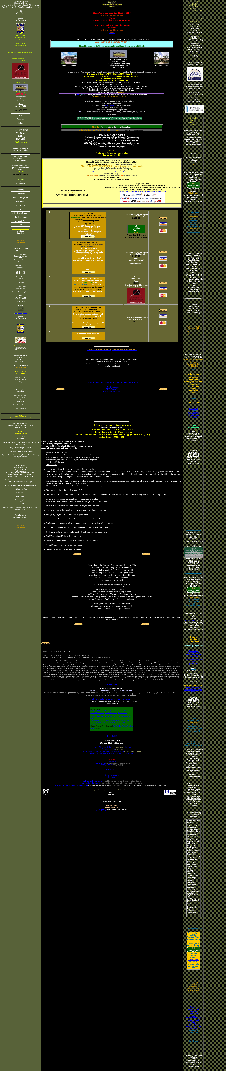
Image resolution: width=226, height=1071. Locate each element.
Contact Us (20, 205)
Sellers (20, 123)
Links (20, 225)
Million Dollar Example (20, 213)
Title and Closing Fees (110, 751)
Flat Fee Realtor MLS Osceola (119, 720)
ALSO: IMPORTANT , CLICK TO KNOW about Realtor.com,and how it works (112, 166)
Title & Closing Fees (20, 198)
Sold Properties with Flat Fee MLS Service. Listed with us (20, 158)
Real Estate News (21, 221)
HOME (20, 115)
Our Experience (20, 217)
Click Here (121, 92)
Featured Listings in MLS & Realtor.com (20, 150)
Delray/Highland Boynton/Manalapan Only (193, 690)
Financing (20, 190)
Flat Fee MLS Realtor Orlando (119, 711)
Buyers (128, 747)
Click (136, 232)
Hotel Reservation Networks (112, 776)
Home (95, 747)
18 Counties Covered (136, 228)
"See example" (193, 216)
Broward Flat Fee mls (97, 713)
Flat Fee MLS (110, 105)
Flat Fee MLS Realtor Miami (99, 711)
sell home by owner (112, 769)
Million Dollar (190, 620)
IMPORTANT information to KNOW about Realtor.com (111, 97)
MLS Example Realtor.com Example (193, 415)
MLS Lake (103, 715)
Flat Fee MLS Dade (111, 713)
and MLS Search (20, 181)
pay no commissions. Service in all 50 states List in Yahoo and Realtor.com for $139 (193, 1022)
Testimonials (20, 194)
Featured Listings (108, 749)
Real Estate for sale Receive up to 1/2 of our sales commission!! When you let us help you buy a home (193, 330)
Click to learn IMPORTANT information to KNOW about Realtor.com (142, 191)
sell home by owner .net (93, 781)
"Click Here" (193, 960)
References (20, 201)
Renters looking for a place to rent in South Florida (20, 170)
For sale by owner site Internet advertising (193, 1010)
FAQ (20, 209)
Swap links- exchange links (20, 526)
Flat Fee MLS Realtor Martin (99, 716)
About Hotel (112, 761)
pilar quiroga (101, 810)
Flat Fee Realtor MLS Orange (100, 720)
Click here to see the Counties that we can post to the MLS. (112, 382)
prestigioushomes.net (106, 764)
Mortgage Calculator (20, 232)
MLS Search (87, 751)
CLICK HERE (20, 368)
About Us (20, 119)
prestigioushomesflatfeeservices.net (104, 765)
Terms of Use (124, 753)
